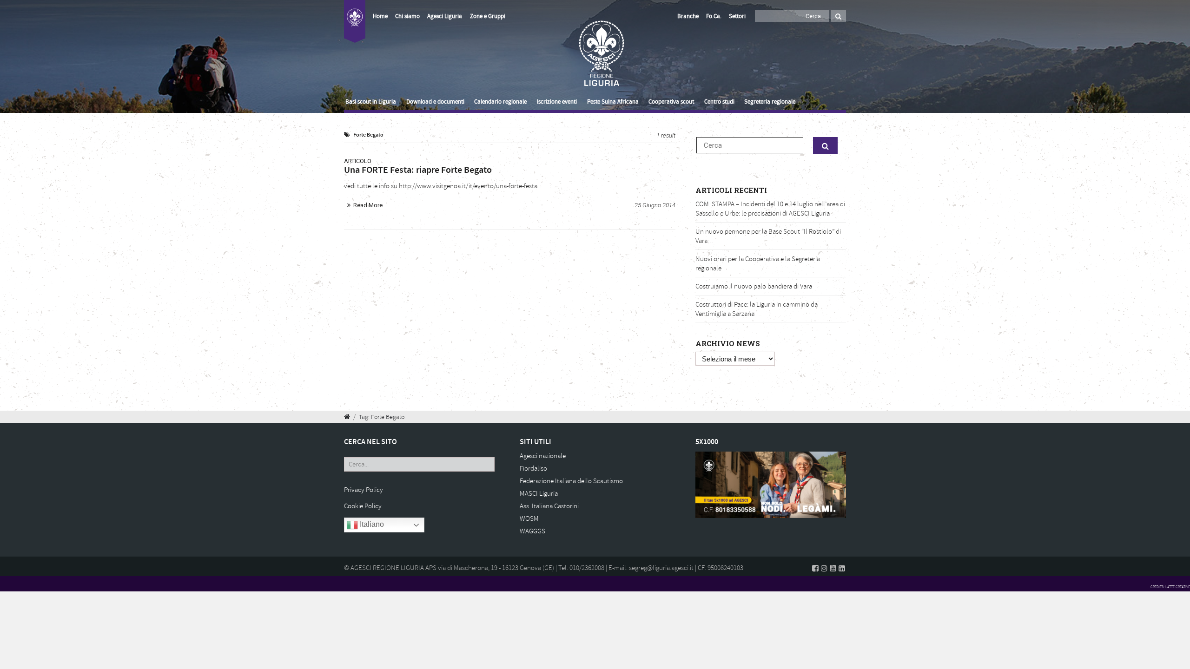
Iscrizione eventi (557, 102)
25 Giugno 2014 (655, 205)
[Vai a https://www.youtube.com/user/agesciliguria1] (833, 568)
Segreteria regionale (769, 102)
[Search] (838, 16)
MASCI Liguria (539, 493)
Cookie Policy (363, 506)
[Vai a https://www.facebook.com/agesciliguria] (815, 568)
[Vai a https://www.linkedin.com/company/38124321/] (842, 568)
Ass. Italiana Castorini (549, 506)
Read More (368, 205)
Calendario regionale (500, 102)
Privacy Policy (363, 489)
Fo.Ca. (713, 16)
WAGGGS (532, 531)
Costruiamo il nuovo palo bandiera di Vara (753, 286)
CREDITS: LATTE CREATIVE (1170, 586)
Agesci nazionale (543, 456)
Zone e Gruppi (487, 16)
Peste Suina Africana (613, 102)
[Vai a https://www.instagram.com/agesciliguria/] (824, 568)
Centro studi (719, 102)
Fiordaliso (533, 468)
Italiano (371, 525)
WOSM (529, 518)
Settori (737, 16)
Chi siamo (407, 16)
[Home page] (354, 26)
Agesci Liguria (444, 16)
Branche (688, 16)
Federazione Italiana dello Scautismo (571, 481)
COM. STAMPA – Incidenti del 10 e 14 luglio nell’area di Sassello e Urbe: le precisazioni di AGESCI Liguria (770, 209)
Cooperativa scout (671, 102)
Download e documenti (435, 102)
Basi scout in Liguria (370, 102)
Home (380, 16)
